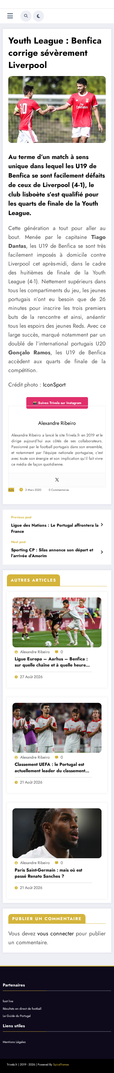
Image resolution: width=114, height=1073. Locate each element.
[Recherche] (26, 16)
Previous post (21, 517)
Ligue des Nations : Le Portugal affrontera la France (55, 528)
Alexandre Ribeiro (35, 652)
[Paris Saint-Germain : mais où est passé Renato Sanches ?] (57, 833)
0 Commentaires (59, 490)
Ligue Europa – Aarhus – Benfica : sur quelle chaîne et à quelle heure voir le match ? (51, 662)
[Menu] (10, 16)
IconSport (54, 385)
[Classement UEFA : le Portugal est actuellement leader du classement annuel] (57, 728)
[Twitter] (57, 480)
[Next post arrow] (101, 552)
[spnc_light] (38, 16)
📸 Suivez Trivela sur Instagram (57, 402)
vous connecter (55, 934)
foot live (8, 1001)
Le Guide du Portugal (17, 1016)
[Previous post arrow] (101, 524)
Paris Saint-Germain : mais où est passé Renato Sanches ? (48, 873)
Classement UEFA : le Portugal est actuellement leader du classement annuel (50, 767)
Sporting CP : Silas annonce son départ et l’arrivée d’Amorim (52, 553)
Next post (18, 542)
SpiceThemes (61, 1064)
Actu (11, 490)
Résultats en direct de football (22, 1008)
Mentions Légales (14, 1042)
